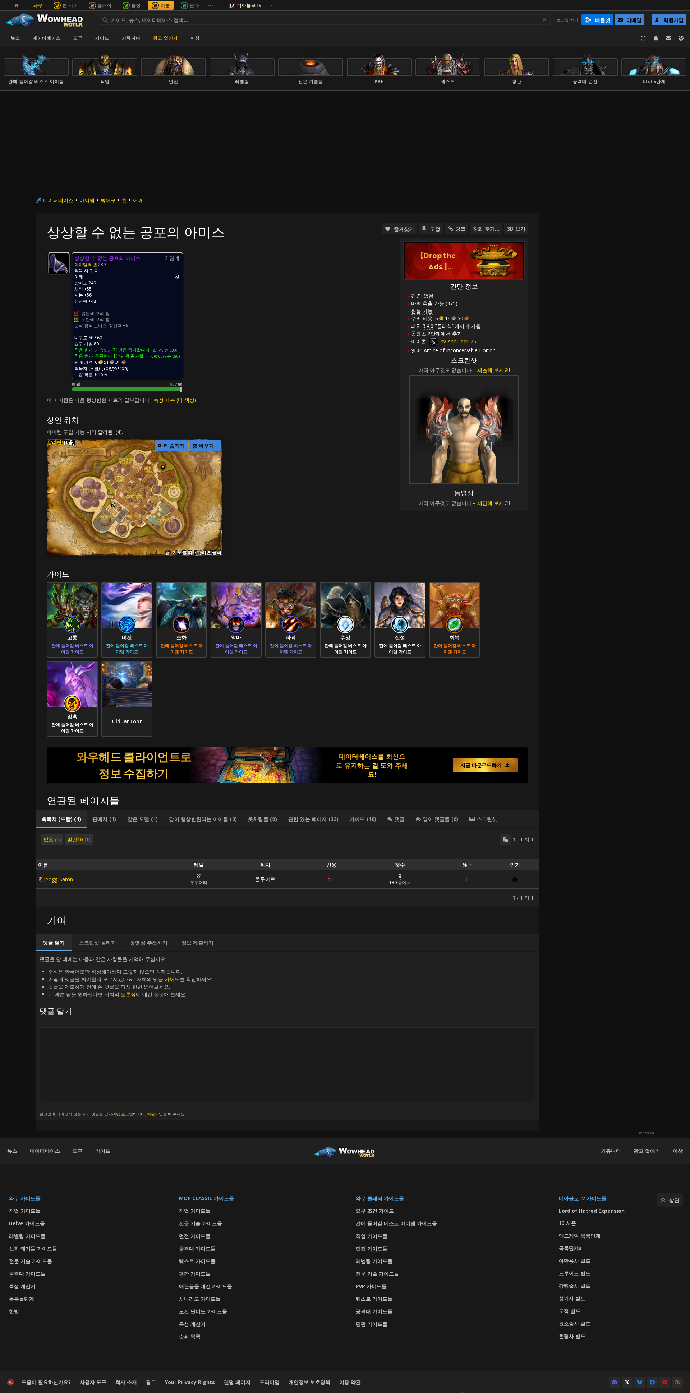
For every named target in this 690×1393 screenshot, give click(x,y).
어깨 (138, 200)
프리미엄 (269, 1382)
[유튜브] (664, 1382)
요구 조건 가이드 (375, 1210)
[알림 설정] (655, 38)
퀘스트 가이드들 (197, 1261)
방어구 (108, 200)
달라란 (105, 431)
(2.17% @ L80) (164, 350)
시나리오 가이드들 (200, 1298)
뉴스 (15, 38)
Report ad (646, 1133)
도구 (78, 1150)
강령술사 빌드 (574, 1285)
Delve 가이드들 (27, 1223)
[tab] (61, 819)
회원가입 (155, 1113)
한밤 (14, 1311)
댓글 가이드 (166, 979)
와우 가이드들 (25, 1198)
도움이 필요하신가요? (46, 1382)
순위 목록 (190, 1336)
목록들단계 (21, 1298)
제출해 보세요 (493, 370)
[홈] (48, 20)
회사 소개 (126, 1382)
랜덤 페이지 (237, 1382)
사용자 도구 (93, 1382)
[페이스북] (652, 1382)
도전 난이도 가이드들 (203, 1311)
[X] (627, 1382)
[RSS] (677, 1382)
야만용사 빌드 (574, 1260)
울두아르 (265, 879)
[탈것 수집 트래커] (287, 765)
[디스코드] (614, 1382)
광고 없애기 (165, 38)
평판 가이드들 (195, 1273)
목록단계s (570, 1248)
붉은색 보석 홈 (95, 313)
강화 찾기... (486, 228)
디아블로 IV (249, 5)
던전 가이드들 (195, 1235)
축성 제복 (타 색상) (174, 399)
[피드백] (668, 38)
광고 (151, 1382)
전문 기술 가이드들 (30, 1261)
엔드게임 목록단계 (580, 1235)
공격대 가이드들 (27, 1273)
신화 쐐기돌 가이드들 (33, 1248)
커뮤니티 (131, 38)
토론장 (128, 994)
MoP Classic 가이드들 (206, 1198)
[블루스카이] (639, 1382)
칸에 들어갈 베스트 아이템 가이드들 (396, 1223)
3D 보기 (516, 228)
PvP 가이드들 (371, 1286)
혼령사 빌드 (572, 1336)
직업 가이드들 (25, 1210)
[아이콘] (59, 263)
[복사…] (505, 839)
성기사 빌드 (572, 1298)
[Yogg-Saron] (59, 879)
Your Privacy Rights (190, 1382)
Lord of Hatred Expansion (592, 1210)
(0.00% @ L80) (166, 356)
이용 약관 (350, 1382)
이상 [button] (195, 38)
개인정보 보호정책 (309, 1382)
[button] (113, 505)
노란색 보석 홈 (95, 319)
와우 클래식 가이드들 (380, 1198)
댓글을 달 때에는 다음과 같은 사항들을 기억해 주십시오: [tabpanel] (126, 1036)
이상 (678, 1150)
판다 (194, 5)
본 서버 (70, 5)
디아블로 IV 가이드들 (583, 1198)
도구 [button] (78, 38)
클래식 (105, 5)
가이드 (102, 38)
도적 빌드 (569, 1311)
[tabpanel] (287, 868)
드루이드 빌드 (574, 1273)
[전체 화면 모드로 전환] (643, 38)
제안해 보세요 (493, 503)
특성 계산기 (22, 1286)
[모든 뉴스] (16, 5)
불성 (136, 5)
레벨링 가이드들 (27, 1235)
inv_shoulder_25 (457, 341)
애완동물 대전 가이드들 (205, 1286)
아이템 (87, 200)
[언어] (681, 38)
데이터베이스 (47, 38)
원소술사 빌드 (574, 1323)
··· (210, 5)
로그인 (127, 1113)
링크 (460, 228)
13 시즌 (567, 1223)
